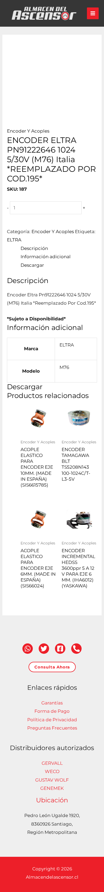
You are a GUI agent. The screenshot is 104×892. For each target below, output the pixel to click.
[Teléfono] (76, 648)
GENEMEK (52, 788)
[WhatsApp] (27, 648)
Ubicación (52, 800)
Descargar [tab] (32, 265)
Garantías (52, 703)
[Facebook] (60, 648)
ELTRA (14, 239)
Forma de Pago (52, 711)
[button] (52, 667)
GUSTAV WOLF (52, 780)
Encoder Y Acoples (28, 131)
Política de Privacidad (52, 719)
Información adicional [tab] (46, 256)
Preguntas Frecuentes (52, 728)
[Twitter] (44, 648)
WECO (52, 771)
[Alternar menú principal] (93, 13)
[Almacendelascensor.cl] (44, 13)
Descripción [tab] (34, 248)
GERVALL (52, 763)
